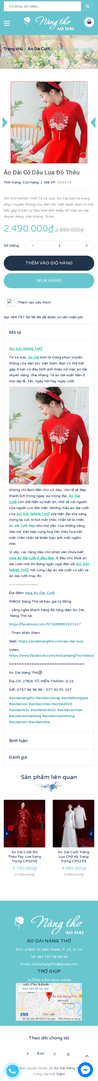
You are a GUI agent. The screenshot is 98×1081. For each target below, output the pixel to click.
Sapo (60, 1074)
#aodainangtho (22, 698)
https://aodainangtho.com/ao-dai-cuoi (50, 641)
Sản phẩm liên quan (49, 777)
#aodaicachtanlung (25, 716)
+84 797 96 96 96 (25, 317)
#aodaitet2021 (43, 710)
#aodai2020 (62, 704)
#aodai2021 (19, 710)
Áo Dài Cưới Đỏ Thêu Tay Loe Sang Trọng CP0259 (24, 856)
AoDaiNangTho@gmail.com (54, 964)
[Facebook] (27, 1054)
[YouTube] (68, 1054)
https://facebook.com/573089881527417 (45, 624)
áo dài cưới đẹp (22, 526)
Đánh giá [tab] (18, 757)
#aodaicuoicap (48, 698)
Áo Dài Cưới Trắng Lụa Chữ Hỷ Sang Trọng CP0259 (73, 856)
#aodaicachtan (69, 710)
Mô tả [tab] (15, 332)
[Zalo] (41, 1054)
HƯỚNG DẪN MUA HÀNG (49, 980)
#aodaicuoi (18, 704)
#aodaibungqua (75, 698)
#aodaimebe (39, 722)
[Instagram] (55, 1054)
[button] (87, 6)
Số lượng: (12, 245)
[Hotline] (15, 1069)
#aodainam (18, 722)
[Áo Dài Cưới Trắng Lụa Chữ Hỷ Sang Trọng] (73, 823)
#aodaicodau (40, 704)
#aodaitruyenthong (58, 716)
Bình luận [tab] (18, 740)
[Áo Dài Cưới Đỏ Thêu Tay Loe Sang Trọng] (24, 823)
